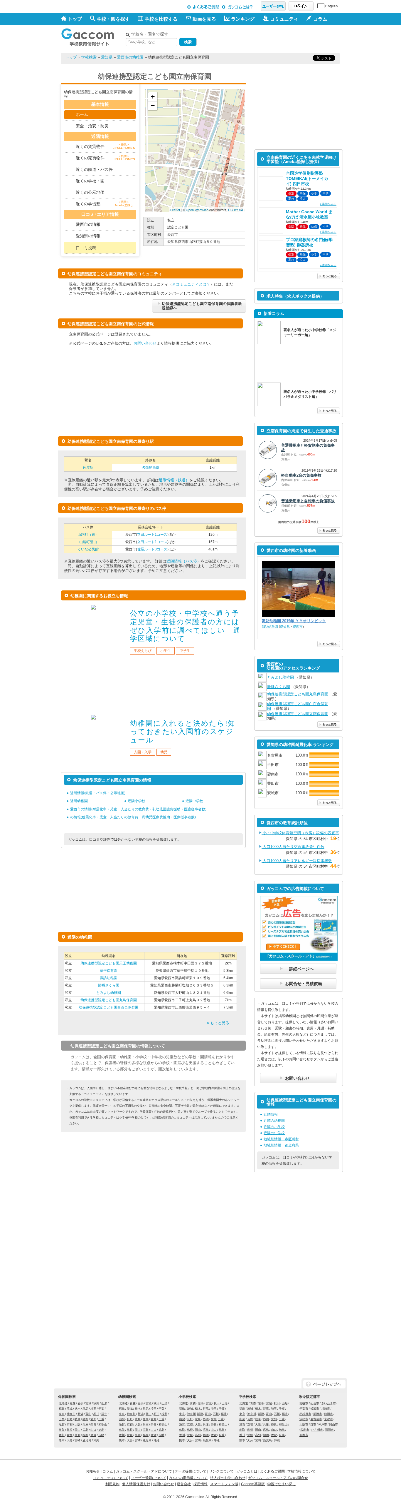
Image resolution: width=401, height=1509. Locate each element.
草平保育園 (108, 971)
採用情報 (200, 1484)
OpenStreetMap (197, 209)
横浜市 (314, 1408)
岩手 (80, 1403)
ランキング (243, 18)
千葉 (101, 1408)
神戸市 (322, 1424)
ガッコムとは (246, 1471)
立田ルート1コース (152, 535)
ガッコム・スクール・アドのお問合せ (278, 1478)
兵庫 (85, 1424)
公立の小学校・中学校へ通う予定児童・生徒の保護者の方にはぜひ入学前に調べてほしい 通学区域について (185, 625)
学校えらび (142, 651)
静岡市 (328, 1413)
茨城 (70, 1408)
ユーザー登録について (148, 1478)
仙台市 (314, 1403)
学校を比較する (161, 18)
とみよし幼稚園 (108, 993)
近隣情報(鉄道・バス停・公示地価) (97, 793)
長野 (70, 1419)
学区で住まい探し (281, 1484)
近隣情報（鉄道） (174, 480)
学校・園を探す (113, 18)
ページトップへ (324, 1384)
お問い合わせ (145, 343)
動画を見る (204, 18)
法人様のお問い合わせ (227, 1478)
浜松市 (303, 1419)
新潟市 (317, 1413)
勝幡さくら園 (108, 985)
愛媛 (70, 1435)
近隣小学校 (136, 801)
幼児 (163, 752)
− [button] (153, 105)
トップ (75, 18)
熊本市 (303, 1435)
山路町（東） (88, 535)
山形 (104, 1403)
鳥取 (62, 1429)
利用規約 (112, 1484)
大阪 (77, 1424)
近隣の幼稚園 (274, 1121)
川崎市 (325, 1408)
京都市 (328, 1419)
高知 (77, 1435)
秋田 (96, 1403)
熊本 (62, 1440)
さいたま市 (328, 1403)
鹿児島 (86, 1440)
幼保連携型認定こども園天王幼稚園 (108, 963)
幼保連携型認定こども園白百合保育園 (109, 1007)
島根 (70, 1429)
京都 (70, 1424)
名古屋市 (316, 1419)
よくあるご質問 (203, 7)
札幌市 (303, 1403)
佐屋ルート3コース (152, 549)
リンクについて (221, 1471)
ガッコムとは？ (238, 7)
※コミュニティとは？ (191, 284)
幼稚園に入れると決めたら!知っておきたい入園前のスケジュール (183, 731)
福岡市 (329, 1429)
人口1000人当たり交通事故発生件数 (293, 846)
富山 (88, 1413)
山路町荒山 (88, 542)
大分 (70, 1440)
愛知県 (106, 57)
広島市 (304, 1429)
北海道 (63, 1403)
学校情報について (301, 1471)
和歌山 (102, 1424)
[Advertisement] (271, 37)
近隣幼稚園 (79, 801)
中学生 (185, 651)
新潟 (80, 1413)
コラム (107, 1471)
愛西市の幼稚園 (130, 57)
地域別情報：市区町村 (281, 1139)
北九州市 (317, 1429)
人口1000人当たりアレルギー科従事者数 (297, 861)
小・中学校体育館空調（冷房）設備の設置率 (300, 833)
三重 (101, 1419)
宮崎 (77, 1440)
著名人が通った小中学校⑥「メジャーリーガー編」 (310, 332)
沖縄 (96, 1440)
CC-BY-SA (235, 209)
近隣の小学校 (274, 1127)
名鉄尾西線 (150, 467)
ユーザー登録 (273, 6)
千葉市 (303, 1408)
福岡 (85, 1435)
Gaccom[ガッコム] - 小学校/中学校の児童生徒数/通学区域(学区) (92, 35)
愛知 (93, 1419)
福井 (104, 1413)
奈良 (93, 1424)
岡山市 (333, 1424)
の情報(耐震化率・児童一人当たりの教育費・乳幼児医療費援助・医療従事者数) (133, 817)
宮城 (88, 1403)
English (331, 6)
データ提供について (190, 1471)
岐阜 (77, 1419)
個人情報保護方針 (136, 1484)
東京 (62, 1413)
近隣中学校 (194, 801)
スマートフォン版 (224, 1484)
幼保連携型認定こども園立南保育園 (297, 714)
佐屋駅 (88, 467)
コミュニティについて (110, 1478)
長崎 (101, 1435)
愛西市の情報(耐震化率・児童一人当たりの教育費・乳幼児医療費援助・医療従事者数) (138, 809)
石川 (96, 1413)
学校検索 (89, 57)
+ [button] (153, 96)
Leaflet (175, 209)
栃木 (77, 1408)
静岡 (85, 1419)
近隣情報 (271, 1114)
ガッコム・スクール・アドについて (144, 1471)
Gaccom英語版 (253, 1484)
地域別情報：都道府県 (281, 1145)
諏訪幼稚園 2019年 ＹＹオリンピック (294, 621)
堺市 (313, 1424)
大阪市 (303, 1424)
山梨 (62, 1419)
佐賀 (93, 1435)
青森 (72, 1403)
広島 (85, 1429)
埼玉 (93, 1408)
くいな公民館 (88, 549)
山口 (93, 1429)
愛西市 (298, 626)
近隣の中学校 (274, 1133)
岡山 (77, 1429)
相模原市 (305, 1413)
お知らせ (93, 1471)
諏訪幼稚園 (108, 978)
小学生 (165, 651)
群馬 (85, 1408)
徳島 (101, 1429)
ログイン (301, 6)
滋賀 (62, 1424)
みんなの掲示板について (188, 1478)
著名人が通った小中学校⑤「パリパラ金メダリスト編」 (310, 394)
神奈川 (71, 1413)
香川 (62, 1435)
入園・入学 (142, 752)
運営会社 (184, 1484)
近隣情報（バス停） (183, 561)
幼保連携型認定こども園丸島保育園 (108, 1000)
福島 (62, 1408)
